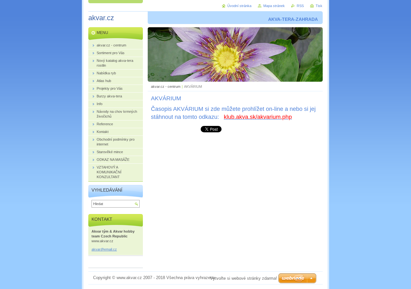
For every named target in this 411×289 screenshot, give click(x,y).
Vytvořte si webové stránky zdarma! (243, 278)
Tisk (319, 6)
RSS (300, 6)
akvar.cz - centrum (165, 86)
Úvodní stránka (239, 6)
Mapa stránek (274, 6)
